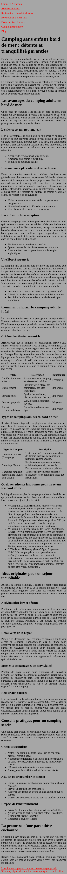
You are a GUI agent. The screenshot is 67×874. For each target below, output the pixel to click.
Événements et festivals (13, 22)
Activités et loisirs (10, 8)
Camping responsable (12, 26)
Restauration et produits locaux (17, 13)
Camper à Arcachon (11, 4)
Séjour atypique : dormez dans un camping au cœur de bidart (32, 871)
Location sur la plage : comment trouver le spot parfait (29, 868)
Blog (3, 31)
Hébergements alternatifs (14, 17)
